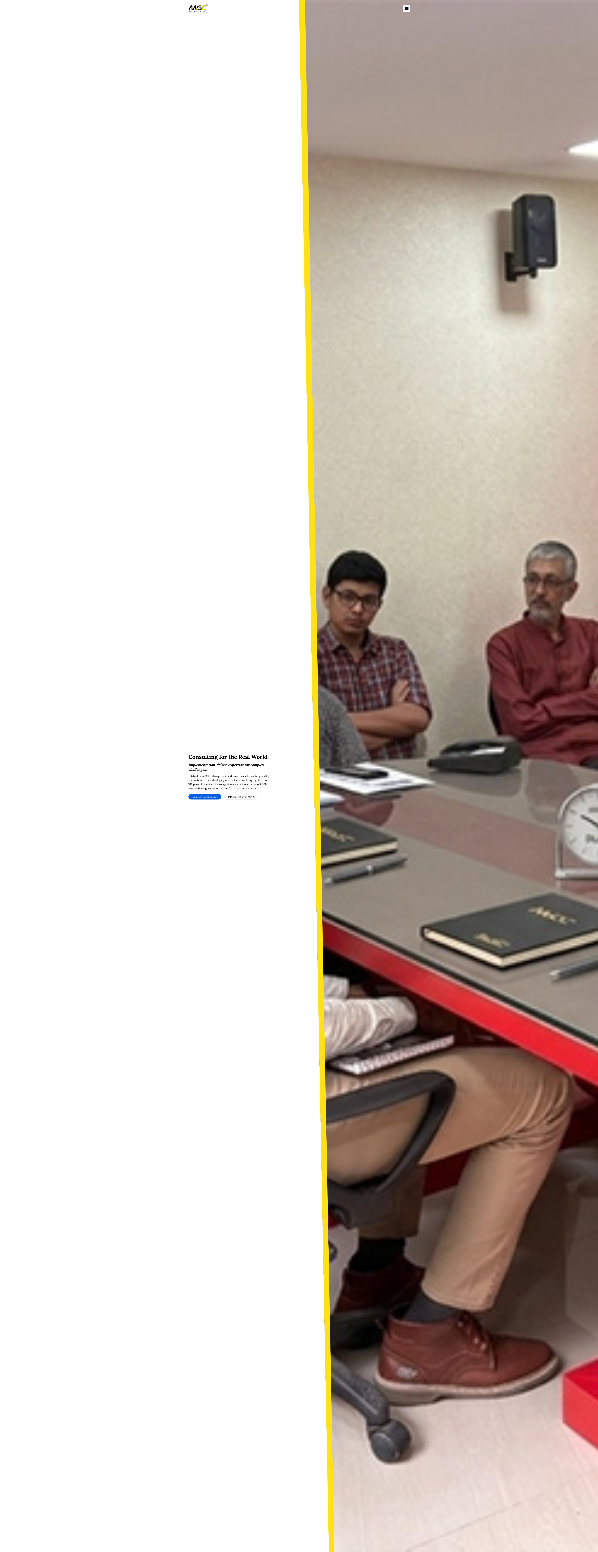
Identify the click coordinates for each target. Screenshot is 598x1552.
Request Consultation (204, 797)
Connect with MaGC (243, 797)
